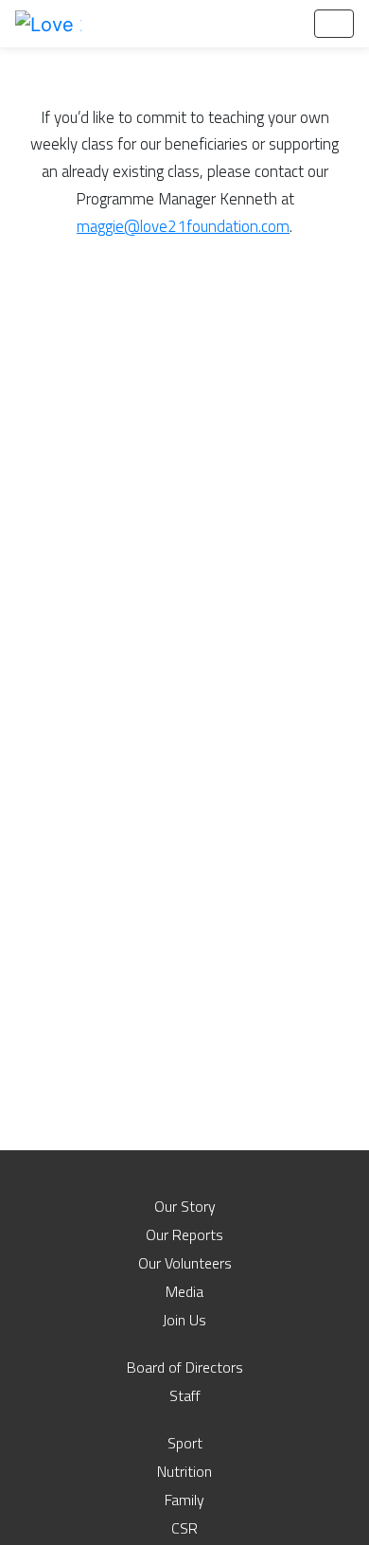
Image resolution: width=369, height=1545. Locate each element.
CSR (184, 1528)
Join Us (184, 1319)
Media (184, 1291)
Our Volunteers (185, 1263)
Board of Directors (185, 1367)
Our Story (185, 1206)
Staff (185, 1395)
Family (184, 1499)
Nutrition (184, 1471)
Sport (184, 1442)
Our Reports (184, 1234)
